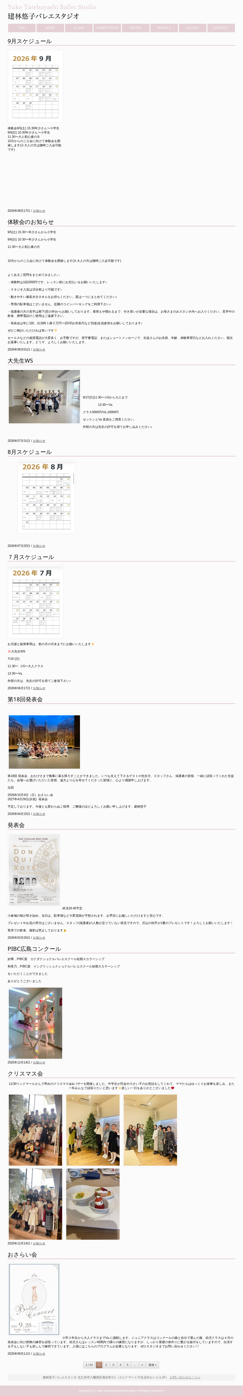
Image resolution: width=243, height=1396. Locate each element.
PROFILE (164, 28)
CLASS (79, 28)
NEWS (50, 28)
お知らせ (39, 211)
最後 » (153, 1365)
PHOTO (135, 28)
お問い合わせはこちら (185, 1377)
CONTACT (221, 28)
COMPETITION (107, 28)
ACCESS (192, 28)
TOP (22, 28)
